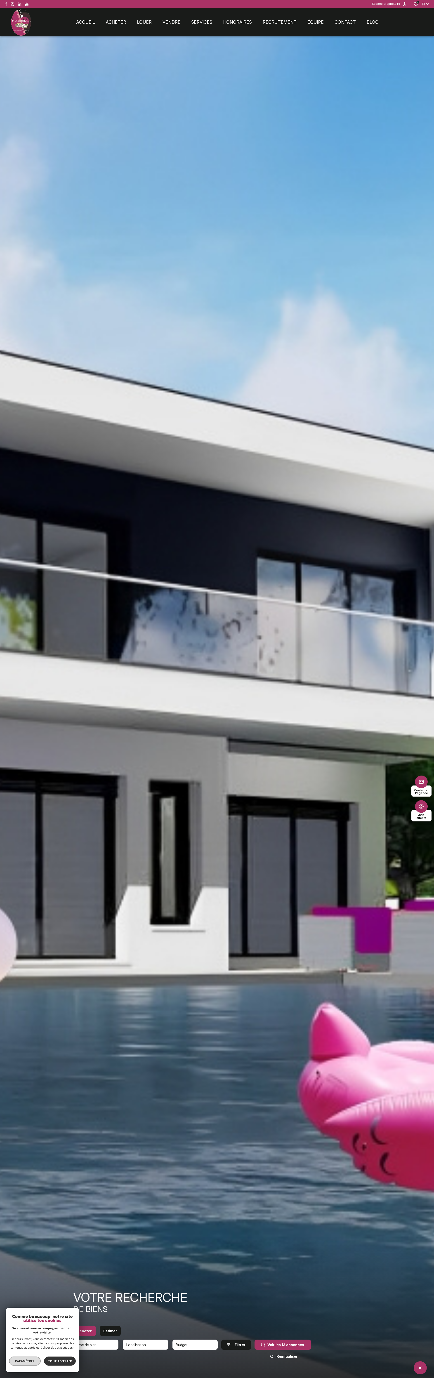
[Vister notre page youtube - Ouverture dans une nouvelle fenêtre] (26, 4)
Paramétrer (25, 1361)
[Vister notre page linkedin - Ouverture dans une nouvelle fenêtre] (19, 4)
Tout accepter (60, 1361)
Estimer (110, 1331)
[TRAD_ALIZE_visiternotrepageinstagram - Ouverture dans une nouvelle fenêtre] (12, 4)
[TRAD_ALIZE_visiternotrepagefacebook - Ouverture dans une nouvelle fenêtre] (6, 4)
